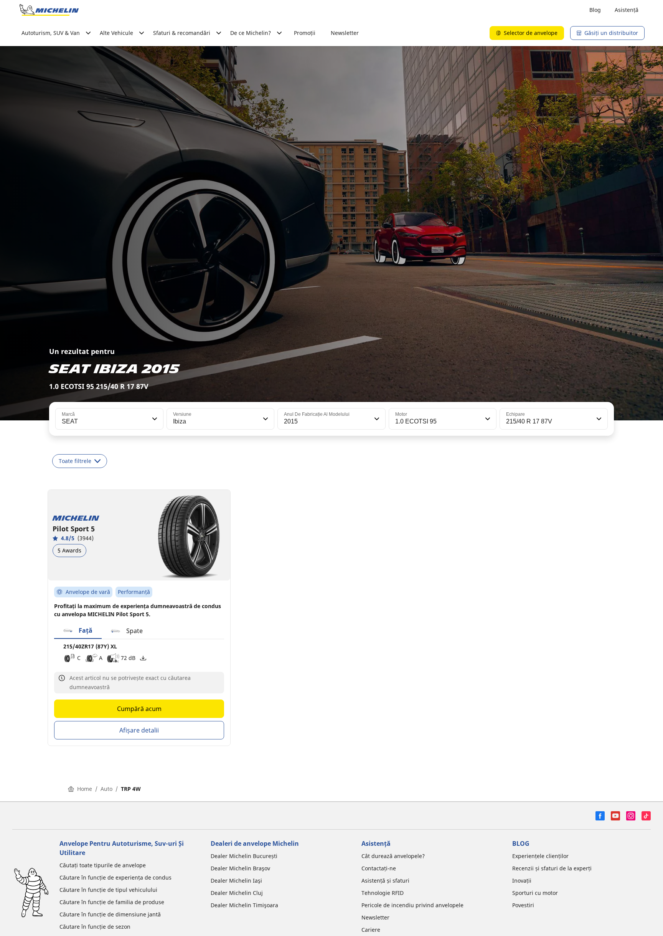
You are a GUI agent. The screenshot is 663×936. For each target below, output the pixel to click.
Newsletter (345, 32)
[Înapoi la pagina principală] (49, 10)
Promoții (304, 32)
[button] (154, 419)
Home (84, 788)
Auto (106, 788)
